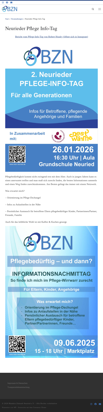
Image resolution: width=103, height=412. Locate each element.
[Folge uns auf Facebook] (7, 2)
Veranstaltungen (17, 19)
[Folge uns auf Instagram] (3, 2)
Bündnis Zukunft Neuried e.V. (21, 403)
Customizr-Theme (39, 407)
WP (15, 407)
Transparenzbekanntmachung (19, 387)
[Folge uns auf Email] (11, 2)
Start (7, 19)
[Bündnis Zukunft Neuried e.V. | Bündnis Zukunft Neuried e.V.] (9, 8)
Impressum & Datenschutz (17, 383)
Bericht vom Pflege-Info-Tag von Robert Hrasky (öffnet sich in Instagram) (51, 36)
